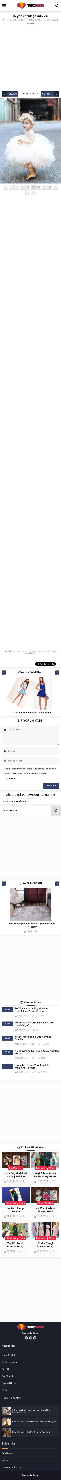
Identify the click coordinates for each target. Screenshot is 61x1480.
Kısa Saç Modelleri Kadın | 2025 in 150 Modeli (16, 1176)
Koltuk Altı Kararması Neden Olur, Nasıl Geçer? (34, 1024)
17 (44, 187)
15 (33, 187)
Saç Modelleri (23, 1016)
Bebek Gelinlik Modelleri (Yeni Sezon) (29, 20)
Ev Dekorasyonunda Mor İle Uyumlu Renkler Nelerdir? (32, 925)
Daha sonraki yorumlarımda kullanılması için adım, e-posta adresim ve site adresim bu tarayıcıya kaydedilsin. (31, 774)
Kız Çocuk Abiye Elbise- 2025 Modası (45, 1211)
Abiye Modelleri (45, 1203)
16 (39, 187)
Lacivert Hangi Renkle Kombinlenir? (15, 1211)
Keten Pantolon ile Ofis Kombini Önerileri (33, 1038)
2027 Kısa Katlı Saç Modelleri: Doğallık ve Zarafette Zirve (32, 1010)
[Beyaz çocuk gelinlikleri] (30, 140)
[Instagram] (30, 1337)
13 (22, 187)
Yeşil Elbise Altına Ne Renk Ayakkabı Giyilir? (45, 1176)
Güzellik (21, 1030)
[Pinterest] (34, 1337)
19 (55, 187)
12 (17, 187)
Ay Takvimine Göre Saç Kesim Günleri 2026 (37, 1052)
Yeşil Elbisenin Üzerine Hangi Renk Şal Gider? (15, 1246)
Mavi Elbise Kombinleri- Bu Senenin (32, 713)
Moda (31, 1044)
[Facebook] (26, 1337)
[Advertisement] (30, 59)
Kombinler (22, 1044)
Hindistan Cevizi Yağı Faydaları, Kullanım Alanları (33, 1066)
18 (50, 187)
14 (28, 187)
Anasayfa (7, 20)
